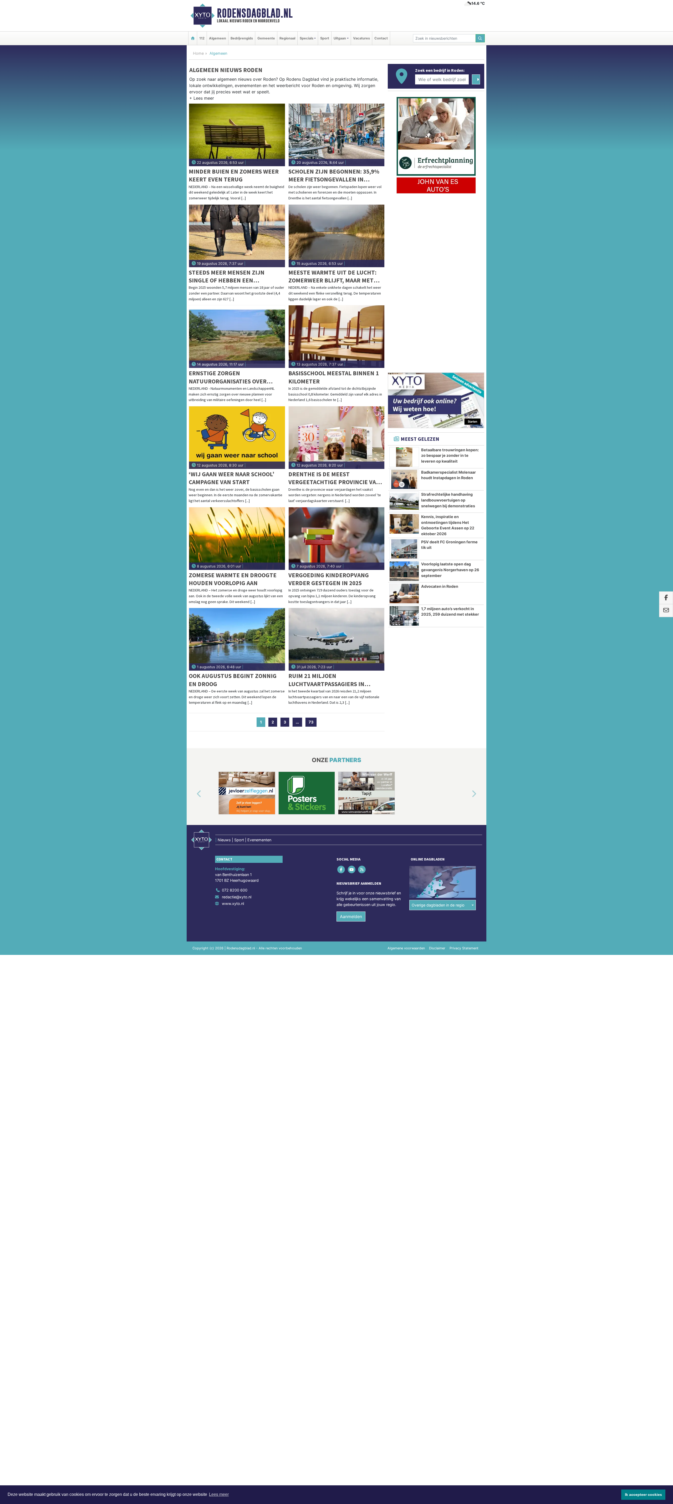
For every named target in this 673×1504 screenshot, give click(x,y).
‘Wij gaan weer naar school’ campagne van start (231, 478)
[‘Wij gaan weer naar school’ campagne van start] (237, 437)
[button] (201, 99)
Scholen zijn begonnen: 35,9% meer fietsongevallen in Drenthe (333, 176)
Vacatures (361, 38)
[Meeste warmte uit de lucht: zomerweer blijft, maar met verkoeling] (337, 236)
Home (198, 53)
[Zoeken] (480, 38)
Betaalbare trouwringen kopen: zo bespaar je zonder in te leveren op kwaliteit (450, 455)
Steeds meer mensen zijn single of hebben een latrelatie (226, 277)
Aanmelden (351, 916)
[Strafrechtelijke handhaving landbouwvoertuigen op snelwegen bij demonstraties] (404, 502)
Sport (324, 38)
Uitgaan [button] (340, 38)
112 (202, 38)
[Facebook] (341, 869)
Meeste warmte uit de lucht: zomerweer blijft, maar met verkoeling (332, 277)
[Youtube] (352, 869)
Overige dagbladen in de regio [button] (438, 905)
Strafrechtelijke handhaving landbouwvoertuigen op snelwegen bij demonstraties (448, 500)
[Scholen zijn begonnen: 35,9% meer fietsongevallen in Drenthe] (337, 135)
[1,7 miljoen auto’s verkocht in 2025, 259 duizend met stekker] (404, 616)
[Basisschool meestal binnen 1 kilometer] (337, 336)
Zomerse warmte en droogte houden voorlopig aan (233, 579)
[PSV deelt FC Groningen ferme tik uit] (404, 549)
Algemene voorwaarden (406, 948)
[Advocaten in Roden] (404, 594)
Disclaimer (437, 948)
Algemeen (217, 38)
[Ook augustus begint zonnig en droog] (237, 639)
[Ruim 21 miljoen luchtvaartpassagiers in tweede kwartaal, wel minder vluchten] (337, 639)
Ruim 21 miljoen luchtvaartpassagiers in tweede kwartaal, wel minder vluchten (333, 680)
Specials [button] (306, 38)
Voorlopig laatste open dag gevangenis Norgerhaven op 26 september (450, 570)
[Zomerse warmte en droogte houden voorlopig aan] (237, 538)
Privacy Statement (464, 948)
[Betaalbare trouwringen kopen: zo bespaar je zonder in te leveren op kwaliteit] (404, 457)
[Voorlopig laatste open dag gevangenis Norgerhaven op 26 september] (404, 571)
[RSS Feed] (362, 869)
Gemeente (266, 38)
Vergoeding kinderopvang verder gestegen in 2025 (328, 579)
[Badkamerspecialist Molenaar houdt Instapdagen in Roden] (404, 479)
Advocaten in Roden (439, 586)
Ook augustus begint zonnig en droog (233, 679)
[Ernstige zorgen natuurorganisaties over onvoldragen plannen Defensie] (237, 336)
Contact (381, 38)
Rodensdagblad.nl (255, 13)
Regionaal (287, 38)
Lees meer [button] (219, 1494)
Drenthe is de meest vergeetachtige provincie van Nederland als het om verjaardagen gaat (334, 478)
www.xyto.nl (233, 903)
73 (311, 722)
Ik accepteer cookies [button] (643, 1494)
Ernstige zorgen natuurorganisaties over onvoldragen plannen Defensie (228, 377)
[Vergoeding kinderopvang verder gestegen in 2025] (337, 538)
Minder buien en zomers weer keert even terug (234, 175)
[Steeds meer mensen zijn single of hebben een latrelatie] (237, 236)
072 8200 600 (234, 890)
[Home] (193, 38)
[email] (666, 610)
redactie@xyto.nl (236, 897)
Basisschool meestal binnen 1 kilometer (333, 377)
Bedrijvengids (242, 38)
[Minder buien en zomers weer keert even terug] (237, 135)
